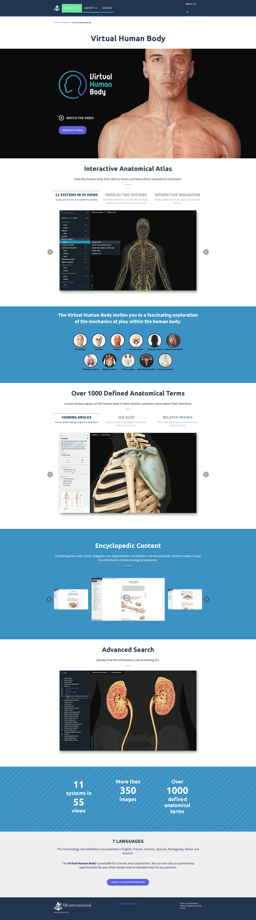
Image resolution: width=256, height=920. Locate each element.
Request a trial (72, 130)
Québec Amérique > (128, 904)
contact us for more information (128, 882)
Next (206, 599)
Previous (49, 599)
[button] (63, 241)
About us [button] (190, 8)
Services (107, 8)
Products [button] (72, 8)
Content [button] (91, 8)
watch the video (76, 118)
